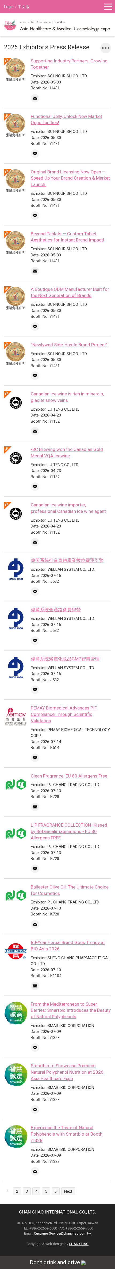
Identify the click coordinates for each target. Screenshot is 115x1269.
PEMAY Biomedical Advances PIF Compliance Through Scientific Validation (64, 714)
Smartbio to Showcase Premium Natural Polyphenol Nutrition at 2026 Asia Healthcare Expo (67, 1072)
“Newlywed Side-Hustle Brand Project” (69, 344)
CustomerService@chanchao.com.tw (62, 1233)
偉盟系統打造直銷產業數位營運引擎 (67, 560)
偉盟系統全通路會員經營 (56, 609)
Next (68, 1191)
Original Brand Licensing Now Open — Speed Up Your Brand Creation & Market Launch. (70, 178)
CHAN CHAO (79, 1244)
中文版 (24, 6)
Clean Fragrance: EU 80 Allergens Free (69, 776)
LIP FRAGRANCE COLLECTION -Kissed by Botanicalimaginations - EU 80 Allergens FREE (69, 831)
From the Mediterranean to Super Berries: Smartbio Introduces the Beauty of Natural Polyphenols (71, 1010)
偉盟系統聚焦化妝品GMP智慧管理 (65, 658)
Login (9, 6)
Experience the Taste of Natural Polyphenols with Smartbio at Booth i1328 (66, 1134)
